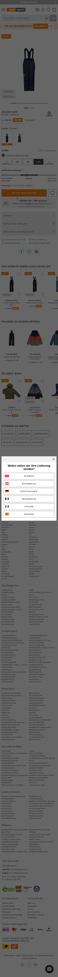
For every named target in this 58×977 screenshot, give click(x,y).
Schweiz (29, 476)
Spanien (29, 514)
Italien (29, 506)
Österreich (29, 483)
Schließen (54, 459)
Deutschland (29, 491)
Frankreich (29, 499)
